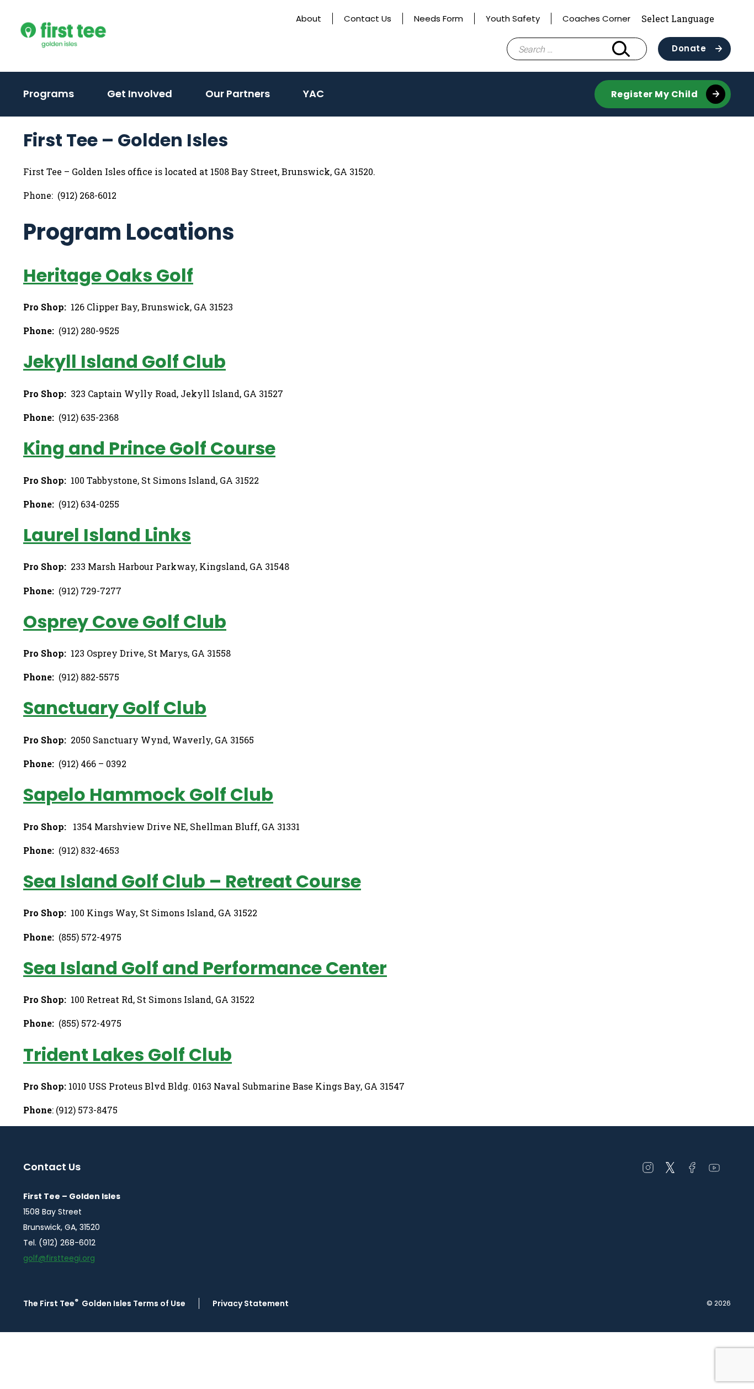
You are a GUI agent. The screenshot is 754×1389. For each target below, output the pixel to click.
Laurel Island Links (107, 534)
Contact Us (367, 18)
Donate (689, 48)
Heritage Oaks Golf (108, 275)
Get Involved (139, 94)
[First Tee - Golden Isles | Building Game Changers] (84, 36)
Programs (48, 94)
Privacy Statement (251, 1303)
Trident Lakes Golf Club (127, 1054)
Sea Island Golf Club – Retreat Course (192, 881)
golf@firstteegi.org (59, 1258)
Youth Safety (513, 18)
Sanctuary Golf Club (114, 707)
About (308, 18)
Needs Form (438, 18)
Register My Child (654, 94)
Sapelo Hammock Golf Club (148, 794)
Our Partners (237, 94)
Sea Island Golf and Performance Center (205, 967)
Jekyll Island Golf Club (124, 361)
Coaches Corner (596, 18)
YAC (313, 94)
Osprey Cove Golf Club (124, 621)
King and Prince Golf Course (149, 448)
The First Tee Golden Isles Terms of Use (104, 1303)
